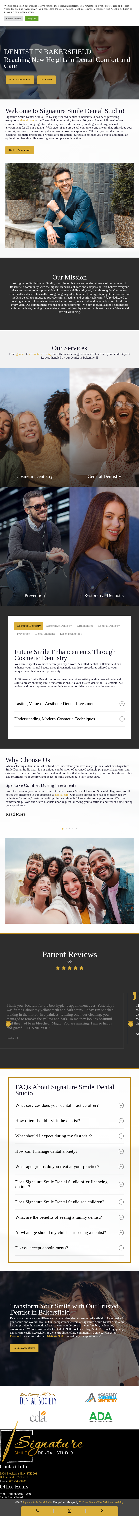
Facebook (16, 1331)
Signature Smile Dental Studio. (38, 1498)
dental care (27, 120)
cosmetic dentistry (40, 354)
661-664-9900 (54, 1331)
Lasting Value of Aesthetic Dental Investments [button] (55, 703)
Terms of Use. (96, 1498)
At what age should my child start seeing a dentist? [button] (60, 1227)
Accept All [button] (31, 18)
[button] (20, 79)
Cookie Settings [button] (13, 18)
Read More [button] (16, 814)
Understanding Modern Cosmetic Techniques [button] (54, 718)
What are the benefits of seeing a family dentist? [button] (58, 1212)
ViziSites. (83, 1498)
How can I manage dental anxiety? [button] (46, 1146)
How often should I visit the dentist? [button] (47, 1116)
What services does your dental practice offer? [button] (57, 1100)
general (20, 354)
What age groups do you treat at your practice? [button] (57, 1161)
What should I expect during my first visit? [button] (53, 1131)
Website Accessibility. (113, 1498)
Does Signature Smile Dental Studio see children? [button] (59, 1197)
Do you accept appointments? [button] (41, 1243)
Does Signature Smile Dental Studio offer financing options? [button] (61, 1179)
